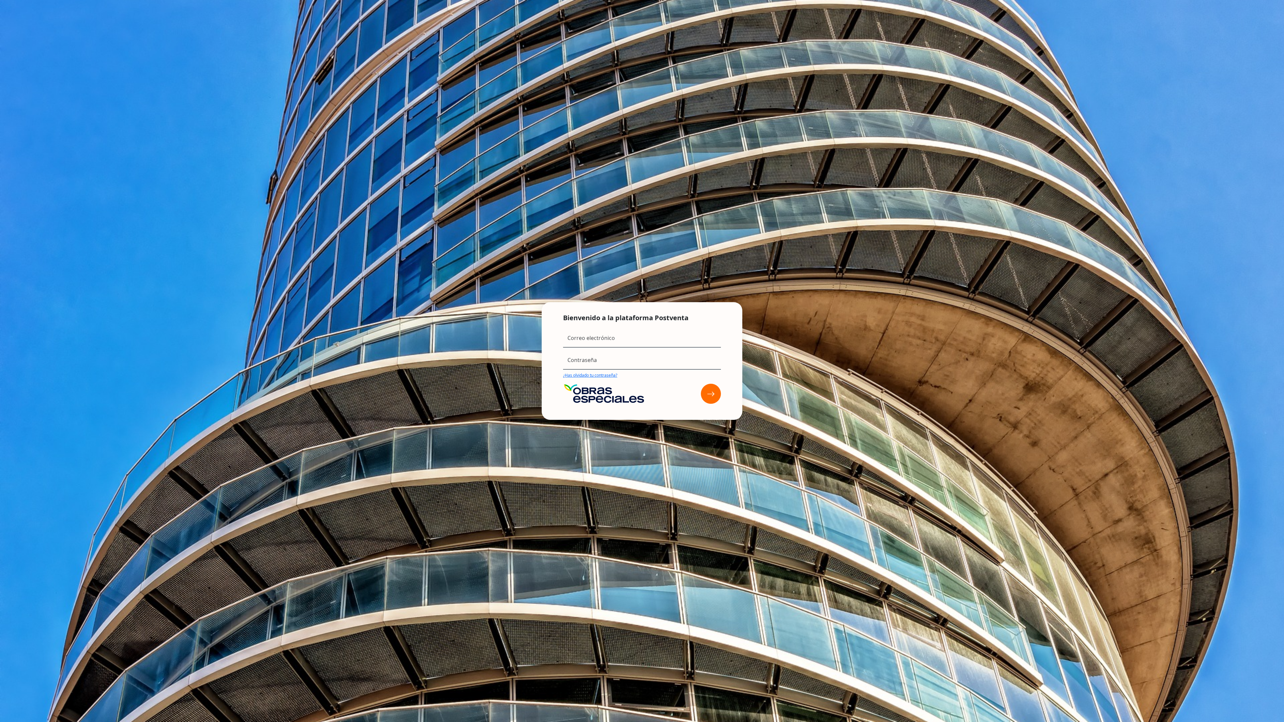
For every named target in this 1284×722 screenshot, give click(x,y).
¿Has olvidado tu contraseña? (590, 375)
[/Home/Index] (711, 394)
